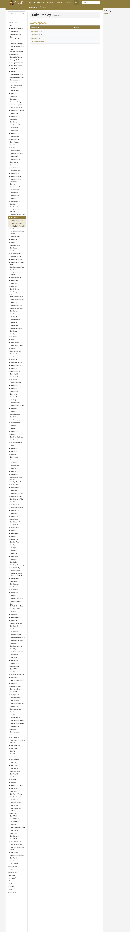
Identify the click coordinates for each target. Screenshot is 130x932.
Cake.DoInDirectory (16, 256)
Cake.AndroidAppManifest (16, 38)
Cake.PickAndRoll (15, 601)
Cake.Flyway (14, 334)
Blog (30, 2)
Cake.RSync (13, 649)
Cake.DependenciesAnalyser (16, 210)
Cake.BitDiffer (14, 113)
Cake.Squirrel (14, 712)
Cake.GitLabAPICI (15, 371)
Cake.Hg (12, 411)
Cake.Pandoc (14, 590)
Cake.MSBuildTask (15, 525)
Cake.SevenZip (14, 666)
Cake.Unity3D (14, 782)
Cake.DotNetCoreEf (16, 259)
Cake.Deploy (14, 217)
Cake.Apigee (14, 54)
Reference (50, 2)
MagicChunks (13, 872)
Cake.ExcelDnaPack (16, 305)
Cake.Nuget (13, 559)
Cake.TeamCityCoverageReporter (17, 741)
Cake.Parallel (14, 592)
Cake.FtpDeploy (14, 342)
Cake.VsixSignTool (15, 802)
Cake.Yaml (13, 858)
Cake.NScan (13, 550)
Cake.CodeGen (14, 165)
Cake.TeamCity (14, 737)
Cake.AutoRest (14, 90)
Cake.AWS (13, 93)
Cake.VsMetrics (14, 805)
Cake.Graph (13, 388)
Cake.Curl (13, 198)
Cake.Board (13, 116)
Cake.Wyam (13, 833)
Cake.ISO (13, 445)
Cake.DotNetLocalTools (17, 267)
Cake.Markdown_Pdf (16, 493)
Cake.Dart (13, 204)
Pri (10, 881)
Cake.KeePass (14, 465)
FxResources (13, 866)
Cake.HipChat (14, 417)
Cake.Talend (14, 735)
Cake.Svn (13, 729)
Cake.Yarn (13, 861)
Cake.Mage (13, 490)
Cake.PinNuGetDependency (17, 605)
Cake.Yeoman (14, 864)
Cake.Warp (13, 813)
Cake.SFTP (13, 669)
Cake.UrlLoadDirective (16, 785)
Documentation (39, 2)
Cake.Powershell (15, 617)
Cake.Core (13, 184)
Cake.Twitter (14, 768)
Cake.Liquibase (14, 485)
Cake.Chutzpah (14, 142)
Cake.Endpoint (14, 289)
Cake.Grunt (13, 397)
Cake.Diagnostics (15, 236)
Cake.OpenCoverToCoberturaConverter (16, 574)
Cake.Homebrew (15, 422)
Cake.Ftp (12, 339)
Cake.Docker (14, 251)
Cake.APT (13, 71)
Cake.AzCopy (14, 96)
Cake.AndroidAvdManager (16, 42)
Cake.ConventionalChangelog (15, 180)
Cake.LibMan (14, 474)
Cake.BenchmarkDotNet (17, 110)
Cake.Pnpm (13, 614)
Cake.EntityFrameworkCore (17, 295)
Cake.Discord (14, 239)
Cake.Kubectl (14, 468)
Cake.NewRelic (14, 542)
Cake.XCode (13, 839)
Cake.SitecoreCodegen (17, 674)
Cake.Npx (13, 548)
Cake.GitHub (13, 359)
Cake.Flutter (13, 331)
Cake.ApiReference (16, 57)
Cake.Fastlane (14, 311)
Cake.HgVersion (15, 414)
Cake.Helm (13, 408)
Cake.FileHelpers (15, 319)
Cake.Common (14, 173)
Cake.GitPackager (15, 377)
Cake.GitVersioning (15, 382)
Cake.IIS (12, 434)
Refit (10, 884)
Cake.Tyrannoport (15, 771)
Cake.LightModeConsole (17, 482)
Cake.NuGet (13, 562)
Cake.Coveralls (14, 190)
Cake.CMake (14, 156)
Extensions (59, 2)
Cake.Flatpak (14, 325)
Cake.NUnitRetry (15, 568)
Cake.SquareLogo (15, 709)
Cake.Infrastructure (16, 443)
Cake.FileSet (14, 322)
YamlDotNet (12, 892)
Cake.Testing (14, 748)
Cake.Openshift (14, 578)
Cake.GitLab (13, 368)
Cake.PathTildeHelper (16, 598)
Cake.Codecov (14, 162)
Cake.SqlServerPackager (17, 703)
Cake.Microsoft (14, 505)
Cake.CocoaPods (15, 159)
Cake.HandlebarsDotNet (17, 405)
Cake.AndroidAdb (15, 34)
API (76, 2)
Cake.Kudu (13, 471)
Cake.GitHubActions (16, 362)
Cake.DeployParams (16, 229)
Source (43, 7)
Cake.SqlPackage (15, 697)
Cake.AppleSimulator (16, 63)
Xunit (10, 889)
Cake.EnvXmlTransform (17, 299)
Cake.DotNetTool (15, 270)
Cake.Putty (13, 629)
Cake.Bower (13, 122)
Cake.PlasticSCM (15, 609)
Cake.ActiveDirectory (16, 28)
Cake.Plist (13, 611)
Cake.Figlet (13, 317)
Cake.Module (14, 519)
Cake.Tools (13, 757)
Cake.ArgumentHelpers (17, 77)
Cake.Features (14, 314)
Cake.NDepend (14, 533)
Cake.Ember (13, 286)
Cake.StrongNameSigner (17, 720)
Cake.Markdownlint (16, 496)
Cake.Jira (13, 454)
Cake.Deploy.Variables (18, 226)
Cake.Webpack (14, 822)
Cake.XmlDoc (14, 852)
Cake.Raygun (14, 632)
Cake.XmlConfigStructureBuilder (17, 848)
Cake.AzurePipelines (16, 105)
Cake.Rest (13, 643)
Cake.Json (13, 460)
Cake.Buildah (14, 127)
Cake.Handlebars (15, 402)
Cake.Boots (13, 119)
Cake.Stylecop (14, 726)
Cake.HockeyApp (15, 420)
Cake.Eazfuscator (15, 277)
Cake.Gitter (13, 380)
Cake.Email (13, 283)
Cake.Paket (13, 587)
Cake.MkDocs (14, 516)
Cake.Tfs (13, 751)
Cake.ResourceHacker (16, 640)
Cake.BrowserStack (16, 125)
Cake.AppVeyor (14, 68)
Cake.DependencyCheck (17, 214)
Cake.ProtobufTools (16, 623)
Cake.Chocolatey (15, 139)
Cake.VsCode (14, 800)
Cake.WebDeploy (15, 819)
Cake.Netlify (13, 536)
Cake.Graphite (14, 391)
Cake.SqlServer (14, 700)
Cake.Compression (15, 176)
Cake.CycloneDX (15, 201)
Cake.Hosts (13, 425)
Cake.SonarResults (16, 686)
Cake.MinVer (14, 513)
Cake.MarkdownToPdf (17, 499)
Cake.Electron (14, 280)
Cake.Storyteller (15, 717)
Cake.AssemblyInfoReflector (16, 86)
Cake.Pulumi (14, 626)
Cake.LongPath (14, 487)
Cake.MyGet (13, 530)
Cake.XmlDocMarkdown (17, 855)
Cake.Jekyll (13, 451)
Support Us (33, 7)
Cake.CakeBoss (14, 136)
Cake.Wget (13, 824)
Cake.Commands (15, 170)
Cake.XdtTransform (16, 844)
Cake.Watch (13, 816)
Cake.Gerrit (13, 354)
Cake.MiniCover (14, 510)
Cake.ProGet (14, 620)
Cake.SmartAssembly (16, 680)
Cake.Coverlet (14, 192)
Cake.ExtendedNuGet (16, 308)
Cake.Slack (13, 677)
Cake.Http (13, 428)
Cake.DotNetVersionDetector (16, 274)
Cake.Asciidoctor (15, 80)
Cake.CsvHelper (15, 195)
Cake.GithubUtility (15, 365)
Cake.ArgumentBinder (17, 74)
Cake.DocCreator (15, 245)
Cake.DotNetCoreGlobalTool (17, 263)
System (11, 886)
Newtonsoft (12, 878)
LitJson (11, 869)
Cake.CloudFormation (16, 153)
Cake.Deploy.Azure (17, 220)
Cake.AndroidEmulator (17, 46)
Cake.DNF (13, 242)
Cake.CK (12, 145)
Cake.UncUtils (14, 774)
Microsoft (12, 875)
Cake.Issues (13, 448)
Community (68, 2)
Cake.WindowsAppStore (17, 827)
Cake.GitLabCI (14, 374)
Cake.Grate (13, 394)
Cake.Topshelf (14, 759)
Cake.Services (14, 663)
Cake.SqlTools (14, 706)
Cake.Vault (13, 791)
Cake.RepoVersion (15, 634)
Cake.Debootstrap (15, 207)
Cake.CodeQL (14, 168)
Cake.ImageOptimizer (16, 437)
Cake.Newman (14, 539)
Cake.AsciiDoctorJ (15, 83)
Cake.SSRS (13, 715)
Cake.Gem (13, 348)
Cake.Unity (13, 780)
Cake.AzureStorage (16, 107)
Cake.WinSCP (14, 830)
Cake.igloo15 (14, 431)
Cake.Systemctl (15, 732)
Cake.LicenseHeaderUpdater (16, 478)
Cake (10, 25)
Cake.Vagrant (14, 788)
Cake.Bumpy (14, 130)
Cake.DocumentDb (15, 254)
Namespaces (108, 13)
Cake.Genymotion (15, 351)
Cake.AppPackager (16, 65)
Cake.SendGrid (14, 660)
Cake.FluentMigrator (16, 328)
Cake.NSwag (14, 556)
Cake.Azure (13, 99)
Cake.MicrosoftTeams (16, 507)
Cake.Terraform (15, 745)
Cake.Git (12, 357)
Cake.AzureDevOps (16, 102)
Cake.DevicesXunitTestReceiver (17, 232)
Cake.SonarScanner (16, 689)
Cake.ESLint (13, 302)
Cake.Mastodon (15, 502)
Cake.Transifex (14, 762)
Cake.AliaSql (14, 31)
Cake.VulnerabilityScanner (15, 809)
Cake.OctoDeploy (15, 570)
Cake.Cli (12, 148)
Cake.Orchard (14, 581)
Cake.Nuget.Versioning (17, 565)
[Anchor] (48, 22)
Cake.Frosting (14, 337)
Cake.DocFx (13, 248)
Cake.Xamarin (14, 836)
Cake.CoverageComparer (17, 187)
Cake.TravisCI (14, 765)
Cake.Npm (13, 545)
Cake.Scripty (14, 654)
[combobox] (91, 2)
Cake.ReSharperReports (17, 637)
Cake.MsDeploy (14, 527)
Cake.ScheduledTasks (16, 652)
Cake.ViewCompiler (16, 797)
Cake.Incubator (14, 440)
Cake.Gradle (13, 385)
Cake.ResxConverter (16, 646)
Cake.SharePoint (15, 672)
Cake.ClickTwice (15, 150)
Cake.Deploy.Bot (17, 223)
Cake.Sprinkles (14, 695)
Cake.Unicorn (14, 777)
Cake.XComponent (15, 842)
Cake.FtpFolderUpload (16, 345)
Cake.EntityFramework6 (17, 292)
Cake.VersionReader (16, 794)
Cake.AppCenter (15, 60)
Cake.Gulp (13, 400)
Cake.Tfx (13, 754)
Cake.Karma (13, 463)
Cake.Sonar (13, 683)
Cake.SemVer (14, 657)
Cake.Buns (13, 133)
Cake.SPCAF (14, 692)
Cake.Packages (14, 584)
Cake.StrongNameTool (17, 723)
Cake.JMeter (14, 457)
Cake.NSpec (13, 553)
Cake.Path (13, 595)
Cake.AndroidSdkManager (16, 50)
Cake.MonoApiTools (16, 522)
